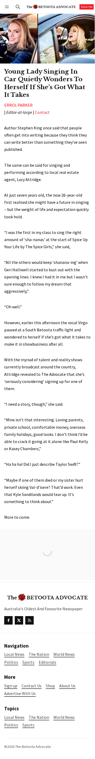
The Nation (39, 717)
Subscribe (87, 6)
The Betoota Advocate (33, 746)
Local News (14, 717)
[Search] (17, 6)
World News (64, 717)
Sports (28, 725)
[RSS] (29, 620)
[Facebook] (8, 620)
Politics (11, 725)
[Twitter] (19, 620)
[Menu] (7, 6)
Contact (42, 112)
